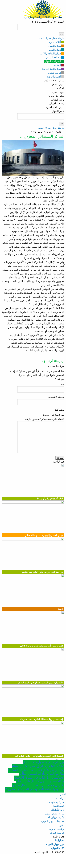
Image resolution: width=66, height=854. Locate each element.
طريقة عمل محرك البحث (51, 38)
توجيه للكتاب (54, 72)
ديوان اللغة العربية (51, 69)
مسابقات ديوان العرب (52, 821)
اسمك (61, 384)
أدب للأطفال (57, 809)
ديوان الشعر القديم (54, 813)
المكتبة (57, 65)
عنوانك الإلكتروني (56, 397)
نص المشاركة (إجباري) (53, 415)
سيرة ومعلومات (55, 802)
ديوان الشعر (54, 49)
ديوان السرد (54, 46)
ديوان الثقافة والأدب (50, 53)
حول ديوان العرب (55, 844)
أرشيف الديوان (56, 829)
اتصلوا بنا (59, 840)
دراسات (60, 798)
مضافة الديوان (53, 57)
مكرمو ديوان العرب (54, 817)
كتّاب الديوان (57, 848)
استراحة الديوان (52, 61)
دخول (61, 825)
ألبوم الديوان (57, 806)
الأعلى (62, 794)
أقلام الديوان (54, 42)
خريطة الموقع (57, 832)
